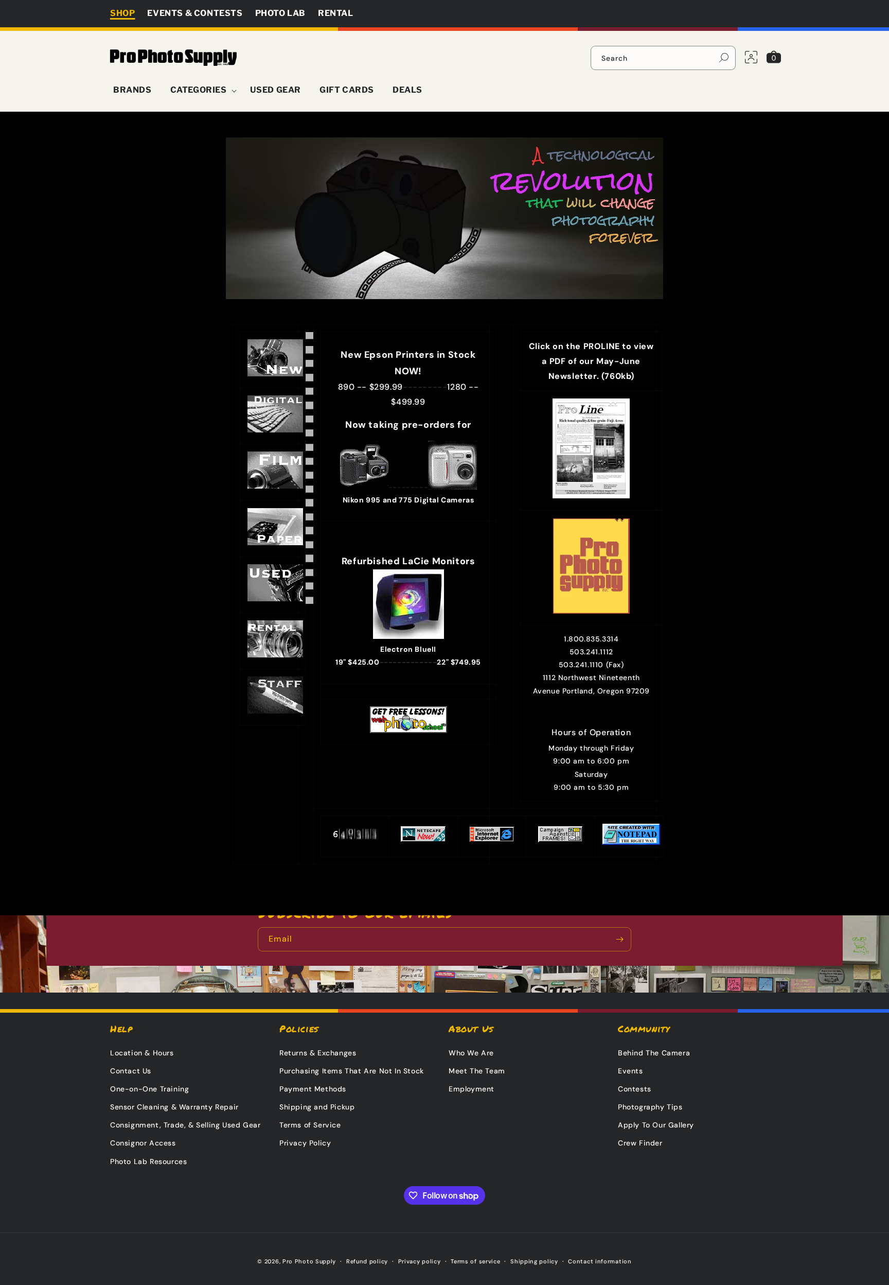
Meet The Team (477, 1070)
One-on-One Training (149, 1088)
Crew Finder (640, 1143)
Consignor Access (143, 1143)
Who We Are (471, 1052)
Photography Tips (650, 1107)
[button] (201, 90)
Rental (335, 13)
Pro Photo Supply (309, 1261)
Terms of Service (310, 1125)
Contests (634, 1088)
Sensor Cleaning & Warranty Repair (174, 1107)
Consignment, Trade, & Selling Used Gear (185, 1125)
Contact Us (130, 1070)
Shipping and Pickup (316, 1107)
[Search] (724, 57)
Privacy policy (419, 1261)
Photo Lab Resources (148, 1161)
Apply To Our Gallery (656, 1125)
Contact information (599, 1261)
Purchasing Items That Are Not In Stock (351, 1070)
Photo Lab (280, 13)
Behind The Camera (654, 1052)
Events (630, 1070)
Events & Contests (194, 13)
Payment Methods (312, 1088)
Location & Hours (142, 1052)
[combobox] (663, 58)
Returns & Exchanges (317, 1052)
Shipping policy (534, 1261)
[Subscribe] (619, 939)
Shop (122, 13)
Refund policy (367, 1261)
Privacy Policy (305, 1143)
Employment (471, 1088)
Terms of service (475, 1261)
